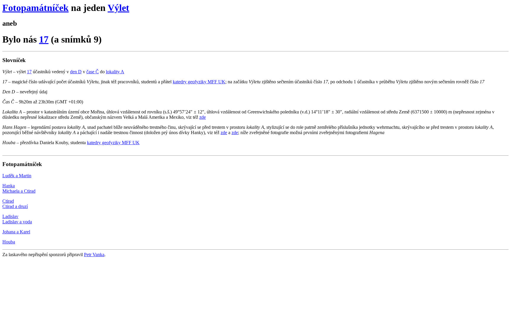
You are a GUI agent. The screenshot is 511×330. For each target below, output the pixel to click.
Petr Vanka (94, 254)
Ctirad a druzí (15, 206)
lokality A (115, 71)
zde (202, 117)
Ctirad (8, 201)
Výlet (118, 7)
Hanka (8, 185)
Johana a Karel (16, 231)
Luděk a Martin (16, 175)
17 (43, 39)
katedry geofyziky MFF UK (199, 81)
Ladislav (10, 216)
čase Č (92, 71)
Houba (8, 241)
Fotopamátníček (35, 7)
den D (76, 71)
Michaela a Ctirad (18, 191)
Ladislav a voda (17, 221)
